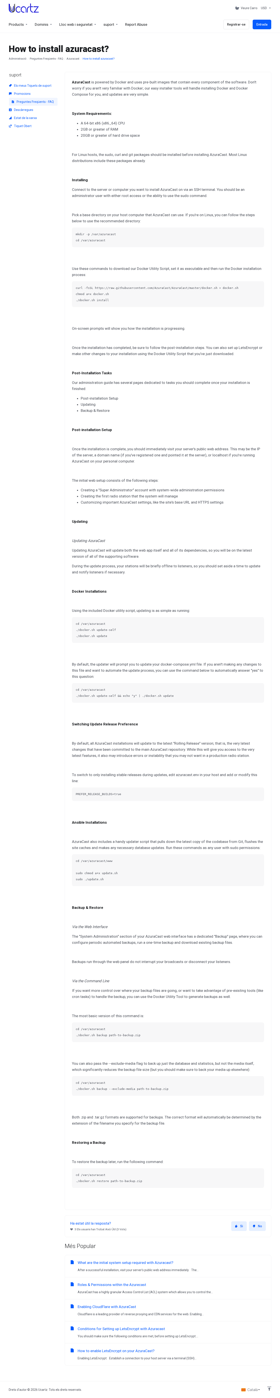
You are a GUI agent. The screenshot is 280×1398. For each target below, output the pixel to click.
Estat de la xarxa (25, 118)
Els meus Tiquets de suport (32, 85)
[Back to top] (269, 1388)
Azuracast (72, 58)
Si (241, 1226)
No (260, 1226)
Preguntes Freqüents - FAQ (46, 58)
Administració (17, 58)
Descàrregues (23, 110)
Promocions (22, 93)
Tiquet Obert (22, 126)
